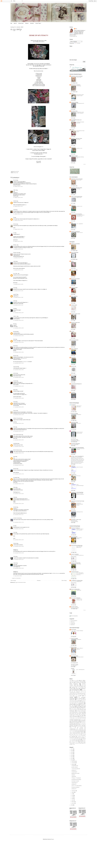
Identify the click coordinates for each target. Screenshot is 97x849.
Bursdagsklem (78, 414)
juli (72, 793)
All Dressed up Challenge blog (76, 545)
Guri (14, 525)
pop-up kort (80, 723)
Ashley (14, 556)
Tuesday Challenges (79, 630)
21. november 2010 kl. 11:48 (18, 446)
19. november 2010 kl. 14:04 (18, 423)
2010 (72, 759)
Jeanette (15, 380)
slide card (83, 733)
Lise (14, 232)
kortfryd (72, 129)
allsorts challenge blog (75, 589)
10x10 (71, 680)
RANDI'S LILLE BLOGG (75, 243)
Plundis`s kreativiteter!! (75, 231)
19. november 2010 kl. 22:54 (18, 439)
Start (11, 23)
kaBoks (72, 483)
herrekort (77, 704)
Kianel (14, 456)
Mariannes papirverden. (75, 322)
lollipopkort (71, 716)
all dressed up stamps (79, 682)
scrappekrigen (81, 728)
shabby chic (77, 729)
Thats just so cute (79, 737)
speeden (77, 734)
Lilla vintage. (78, 139)
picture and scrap (74, 723)
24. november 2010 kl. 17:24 (18, 522)
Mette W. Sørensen (16, 450)
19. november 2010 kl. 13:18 (18, 414)
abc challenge (80, 681)
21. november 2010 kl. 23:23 (18, 465)
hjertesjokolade (83, 704)
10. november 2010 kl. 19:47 (18, 312)
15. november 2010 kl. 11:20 (18, 363)
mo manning (76, 717)
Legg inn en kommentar (16, 578)
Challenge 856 (78, 590)
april (73, 798)
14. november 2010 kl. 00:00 (18, 342)
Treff (80, 739)
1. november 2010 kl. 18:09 (18, 284)
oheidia (14, 209)
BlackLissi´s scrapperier (75, 84)
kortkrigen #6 (74, 784)
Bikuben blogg (73, 647)
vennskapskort (73, 742)
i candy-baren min (23, 358)
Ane (76, 28)
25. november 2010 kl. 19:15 (18, 539)
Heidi (14, 308)
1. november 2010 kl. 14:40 (18, 257)
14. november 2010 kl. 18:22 (18, 352)
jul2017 (72, 708)
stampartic (71, 735)
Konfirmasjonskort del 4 (80, 103)
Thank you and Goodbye (75, 607)
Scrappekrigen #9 (75, 765)
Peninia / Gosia (16, 252)
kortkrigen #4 (74, 770)
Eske (79, 700)
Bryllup (77, 688)
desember (74, 761)
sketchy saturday (72, 733)
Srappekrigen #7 (75, 782)
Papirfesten (73, 624)
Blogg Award (77, 686)
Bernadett (15, 331)
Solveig (14, 401)
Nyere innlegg (13, 580)
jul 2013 (71, 707)
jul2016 (84, 707)
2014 (72, 753)
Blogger (52, 839)
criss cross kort (81, 692)
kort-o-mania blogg (80, 713)
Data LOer (76, 693)
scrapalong (81, 727)
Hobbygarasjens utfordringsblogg (77, 447)
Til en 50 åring (78, 85)
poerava (14, 373)
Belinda (14, 345)
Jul (74, 706)
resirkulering (73, 726)
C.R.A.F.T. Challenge (75, 554)
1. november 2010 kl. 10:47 (18, 249)
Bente (14, 339)
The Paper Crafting (74, 664)
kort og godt (82, 712)
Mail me (15, 23)
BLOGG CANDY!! (75, 767)
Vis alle (84, 164)
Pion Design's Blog (74, 439)
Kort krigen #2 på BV (75, 781)
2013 (72, 755)
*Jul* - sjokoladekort (79, 223)
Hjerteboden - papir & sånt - (76, 519)
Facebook (32, 23)
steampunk (83, 735)
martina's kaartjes (16, 518)
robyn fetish (78, 726)
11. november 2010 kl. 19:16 (18, 335)
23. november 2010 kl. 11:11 (18, 514)
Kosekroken (73, 147)
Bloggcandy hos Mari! (75, 773)
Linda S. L (15, 316)
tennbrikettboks (72, 737)
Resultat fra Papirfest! (75, 787)
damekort (71, 693)
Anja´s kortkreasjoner (17, 434)
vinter (75, 743)
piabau (72, 261)
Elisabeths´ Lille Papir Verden (76, 138)
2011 (72, 758)
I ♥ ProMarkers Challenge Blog (76, 580)
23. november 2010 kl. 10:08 (18, 503)
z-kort (73, 744)
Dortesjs (15, 224)
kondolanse (76, 709)
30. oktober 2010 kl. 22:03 (18, 197)
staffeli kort (82, 734)
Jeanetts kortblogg (74, 102)
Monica (14, 389)
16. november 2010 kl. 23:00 (18, 369)
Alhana (14, 487)
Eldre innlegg (64, 580)
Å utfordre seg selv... (79, 232)
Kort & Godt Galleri (74, 655)
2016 (78, 680)
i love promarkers (74, 705)
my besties (71, 718)
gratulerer (81, 703)
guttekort (71, 704)
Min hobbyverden (74, 111)
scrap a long (73, 727)
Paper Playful (73, 629)
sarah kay (82, 726)
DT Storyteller (79, 698)
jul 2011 (78, 706)
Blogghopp (73, 687)
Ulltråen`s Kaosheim (17, 418)
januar (73, 803)
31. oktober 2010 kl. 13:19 (18, 229)
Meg (72, 222)
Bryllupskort (83, 688)
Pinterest (26, 23)
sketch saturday (72, 732)
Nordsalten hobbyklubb (75, 443)
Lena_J (72, 93)
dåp (83, 699)
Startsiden (39, 580)
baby (77, 685)
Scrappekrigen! (74, 771)
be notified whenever (55, 573)
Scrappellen (15, 477)
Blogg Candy (16, 172)
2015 (74, 680)
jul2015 (79, 707)
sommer (72, 734)
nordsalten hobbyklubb (74, 719)
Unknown (15, 543)
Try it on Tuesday (74, 536)
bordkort (82, 687)
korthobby (71, 714)
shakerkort (82, 729)
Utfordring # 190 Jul (79, 511)
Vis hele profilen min (73, 36)
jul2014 (75, 707)
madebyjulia (15, 443)
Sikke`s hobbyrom (74, 348)
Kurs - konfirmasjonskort (80, 669)
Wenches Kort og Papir (75, 278)
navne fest (82, 718)
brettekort (71, 688)
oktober (73, 764)
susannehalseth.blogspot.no (76, 383)
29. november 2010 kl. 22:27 (18, 559)
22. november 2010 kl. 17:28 (18, 483)
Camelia (72, 668)
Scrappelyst (73, 404)
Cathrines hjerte (74, 305)
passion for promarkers (75, 722)
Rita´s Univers (73, 375)
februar (73, 801)
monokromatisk (81, 717)
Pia (14, 217)
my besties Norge (77, 718)
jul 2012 (82, 706)
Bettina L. (15, 244)
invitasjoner (82, 705)
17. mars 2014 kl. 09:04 (17, 575)
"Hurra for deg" (78, 77)
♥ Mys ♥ (14, 190)
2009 (72, 805)
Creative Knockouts (75, 571)
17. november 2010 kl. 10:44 (18, 386)
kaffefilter (82, 708)
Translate (78, 43)
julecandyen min (25, 361)
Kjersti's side (73, 366)
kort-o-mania (72, 713)
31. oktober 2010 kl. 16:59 (18, 241)
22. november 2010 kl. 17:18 (18, 473)
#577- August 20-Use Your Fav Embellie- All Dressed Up (79, 573)
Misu (14, 323)
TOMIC (83, 738)
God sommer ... (78, 423)
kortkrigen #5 (74, 788)
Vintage (79, 742)
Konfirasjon (82, 709)
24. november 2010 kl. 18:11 (18, 528)
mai (72, 796)
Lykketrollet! (74, 776)
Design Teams (20, 23)
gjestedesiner (75, 703)
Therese (14, 410)
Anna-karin (15, 366)
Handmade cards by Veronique (77, 76)
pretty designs (82, 724)
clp (76, 692)
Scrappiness (73, 431)
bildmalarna (71, 686)
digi (79, 693)
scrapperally (73, 623)
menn (83, 716)
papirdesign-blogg (74, 422)
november (74, 762)
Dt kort (76, 695)
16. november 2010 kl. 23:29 (18, 377)
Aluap (14, 497)
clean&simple (72, 692)
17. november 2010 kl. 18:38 (18, 398)
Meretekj (15, 180)
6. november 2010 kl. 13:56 (18, 297)
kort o (78, 712)
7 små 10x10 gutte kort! (76, 768)
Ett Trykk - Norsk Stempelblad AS (77, 456)
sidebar (28, 499)
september (74, 790)
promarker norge (73, 725)
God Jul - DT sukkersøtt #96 (76, 785)
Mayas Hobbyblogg (74, 252)
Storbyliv (15, 507)
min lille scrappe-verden (75, 313)
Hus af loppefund (73, 665)
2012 (72, 756)
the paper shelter (78, 738)
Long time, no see (79, 148)
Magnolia (76, 716)
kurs (81, 714)
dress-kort (79, 694)
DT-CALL (78, 699)
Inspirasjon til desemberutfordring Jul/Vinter (79, 504)
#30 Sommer (78, 475)
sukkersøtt (73, 736)
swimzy (14, 261)
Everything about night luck (75, 440)
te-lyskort (82, 736)
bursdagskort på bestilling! (76, 779)
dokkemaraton (73, 694)
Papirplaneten (73, 474)
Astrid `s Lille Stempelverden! (76, 196)
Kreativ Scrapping (74, 413)
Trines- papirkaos (74, 296)
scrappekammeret (72, 728)
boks (78, 687)
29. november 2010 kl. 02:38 (18, 552)
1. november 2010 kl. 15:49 (18, 269)
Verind (14, 287)
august (73, 792)
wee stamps (79, 743)
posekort (72, 724)
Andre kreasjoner (74, 683)
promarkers (79, 725)
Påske (84, 725)
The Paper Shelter (74, 606)
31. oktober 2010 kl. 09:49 (18, 220)
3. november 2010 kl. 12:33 (18, 290)
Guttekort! (73, 774)
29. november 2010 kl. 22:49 (18, 568)
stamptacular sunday (77, 735)
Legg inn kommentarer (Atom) (20, 582)
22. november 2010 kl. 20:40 (18, 493)
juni (72, 795)
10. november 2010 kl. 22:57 (18, 320)
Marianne (15, 355)
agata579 (15, 294)
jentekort (71, 706)
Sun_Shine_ (15, 273)
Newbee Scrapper (74, 155)
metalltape (71, 717)
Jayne (14, 532)
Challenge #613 (78, 581)
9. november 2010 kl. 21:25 (18, 305)
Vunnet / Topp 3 (38, 23)
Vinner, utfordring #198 (74, 444)
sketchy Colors (80, 732)
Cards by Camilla (74, 287)
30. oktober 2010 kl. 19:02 (18, 186)
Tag (78, 736)
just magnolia (77, 708)
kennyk (71, 709)
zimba (14, 300)
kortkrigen (76, 714)
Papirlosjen (73, 466)
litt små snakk (81, 715)
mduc (80, 716)
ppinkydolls (77, 724)
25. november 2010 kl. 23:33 (18, 546)
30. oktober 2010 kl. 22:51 (18, 206)
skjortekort (79, 733)
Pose (84, 723)
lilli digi (75, 715)
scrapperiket (72, 729)
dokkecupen (83, 693)
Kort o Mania (73, 510)
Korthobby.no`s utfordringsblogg (77, 492)
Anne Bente (73, 392)
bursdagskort (75, 689)
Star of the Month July (79, 555)
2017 (82, 680)
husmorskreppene (74, 620)
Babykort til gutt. (79, 197)
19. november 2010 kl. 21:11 (18, 431)
